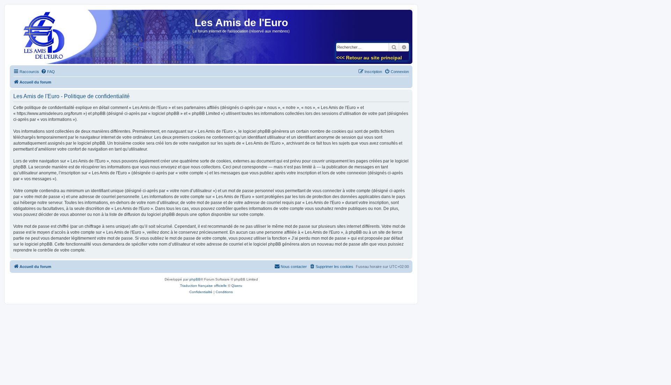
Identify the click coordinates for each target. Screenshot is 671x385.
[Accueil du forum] (42, 39)
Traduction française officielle (203, 286)
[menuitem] (48, 71)
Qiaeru (236, 286)
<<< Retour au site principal (369, 57)
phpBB (195, 279)
